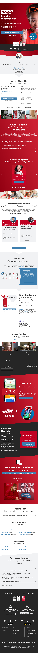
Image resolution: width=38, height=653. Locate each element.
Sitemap (29, 642)
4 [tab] (21, 120)
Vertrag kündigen (16, 630)
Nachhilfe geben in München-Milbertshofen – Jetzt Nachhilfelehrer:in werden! (16, 151)
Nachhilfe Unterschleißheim (24, 530)
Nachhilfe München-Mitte (23, 529)
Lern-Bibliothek (29, 634)
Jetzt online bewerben (10, 614)
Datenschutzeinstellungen (11, 642)
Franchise (4, 629)
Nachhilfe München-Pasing (23, 534)
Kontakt (33, 642)
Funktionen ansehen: (24, 393)
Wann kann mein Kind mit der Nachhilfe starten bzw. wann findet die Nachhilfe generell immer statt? (16, 574)
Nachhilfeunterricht (22, 309)
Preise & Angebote (16, 629)
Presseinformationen (16, 634)
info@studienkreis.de (25, 647)
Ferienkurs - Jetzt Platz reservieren (12, 32)
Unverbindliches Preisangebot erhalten (29, 444)
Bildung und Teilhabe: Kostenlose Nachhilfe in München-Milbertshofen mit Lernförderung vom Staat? (17, 578)
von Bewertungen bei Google (7, 367)
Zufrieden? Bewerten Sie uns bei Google (7, 369)
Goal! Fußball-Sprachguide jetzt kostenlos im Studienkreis (14, 145)
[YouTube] (16, 621)
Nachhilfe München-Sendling (6, 534)
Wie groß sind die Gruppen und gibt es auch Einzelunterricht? (14, 570)
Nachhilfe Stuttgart (4, 547)
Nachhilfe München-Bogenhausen (25, 532)
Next (36, 175)
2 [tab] (18, 120)
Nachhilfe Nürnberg (22, 546)
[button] (6, 114)
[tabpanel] (6, 114)
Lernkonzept (26, 311)
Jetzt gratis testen (19, 181)
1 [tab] (16, 120)
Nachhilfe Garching (4, 532)
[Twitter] (10, 621)
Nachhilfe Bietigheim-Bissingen (24, 547)
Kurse (28, 636)
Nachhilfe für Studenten (31, 630)
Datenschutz (4, 642)
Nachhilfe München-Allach (5, 530)
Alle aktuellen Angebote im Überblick (7, 585)
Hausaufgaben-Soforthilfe (31, 633)
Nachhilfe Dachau (4, 535)
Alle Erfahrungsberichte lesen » (19, 339)
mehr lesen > (19, 136)
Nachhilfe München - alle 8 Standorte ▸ (19, 527)
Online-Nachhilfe (30, 631)
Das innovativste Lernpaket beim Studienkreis (11, 148)
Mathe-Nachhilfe (26, 270)
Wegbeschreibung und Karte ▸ (7, 91)
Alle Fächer (15, 633)
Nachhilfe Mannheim (22, 549)
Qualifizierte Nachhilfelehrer (17, 631)
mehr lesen (5, 238)
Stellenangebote (5, 631)
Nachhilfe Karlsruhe (4, 549)
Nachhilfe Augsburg (4, 546)
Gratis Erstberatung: (19, 187)
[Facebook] (5, 621)
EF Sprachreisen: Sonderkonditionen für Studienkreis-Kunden (14, 515)
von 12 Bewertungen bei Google (16, 44)
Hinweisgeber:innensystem (22, 642)
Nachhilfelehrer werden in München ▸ (19, 214)
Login (18, 643)
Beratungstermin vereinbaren (8, 98)
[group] (19, 175)
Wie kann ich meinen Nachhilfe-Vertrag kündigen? (12, 581)
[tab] (2, 274)
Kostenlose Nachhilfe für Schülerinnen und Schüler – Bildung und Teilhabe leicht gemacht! (17, 142)
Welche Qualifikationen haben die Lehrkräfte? (11, 567)
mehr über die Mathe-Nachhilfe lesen (28, 282)
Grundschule (22, 266)
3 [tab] (19, 120)
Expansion (4, 630)
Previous (1, 175)
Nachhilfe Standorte (30, 629)
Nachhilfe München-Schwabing (6, 529)
